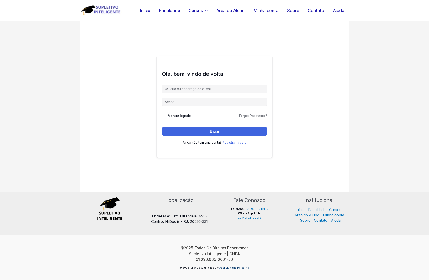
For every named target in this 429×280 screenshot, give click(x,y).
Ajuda (338, 10)
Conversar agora (249, 217)
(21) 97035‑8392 (256, 209)
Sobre (293, 10)
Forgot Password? (253, 116)
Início (145, 10)
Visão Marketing (239, 267)
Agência (224, 267)
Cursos (196, 10)
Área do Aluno (230, 10)
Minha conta (265, 10)
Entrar (214, 131)
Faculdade (169, 10)
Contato (316, 10)
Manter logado (179, 116)
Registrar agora (234, 142)
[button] (205, 10)
